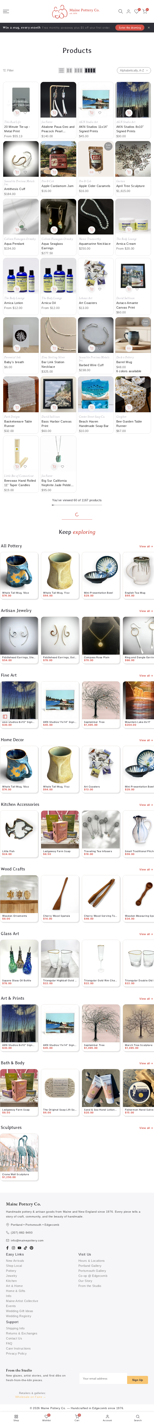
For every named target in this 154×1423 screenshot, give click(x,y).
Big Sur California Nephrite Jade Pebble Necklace (57, 483)
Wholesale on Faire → (30, 1396)
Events (11, 1306)
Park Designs (12, 416)
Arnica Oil (49, 303)
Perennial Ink (12, 357)
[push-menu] (6, 11)
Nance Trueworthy (90, 239)
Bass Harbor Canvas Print (57, 424)
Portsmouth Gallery (92, 1270)
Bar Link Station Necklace (53, 364)
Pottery (11, 1270)
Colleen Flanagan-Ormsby (20, 239)
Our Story (85, 1280)
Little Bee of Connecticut (18, 475)
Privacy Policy (16, 1353)
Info (8, 1296)
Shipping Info (15, 1328)
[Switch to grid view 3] (78, 70)
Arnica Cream (126, 243)
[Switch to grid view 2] (69, 70)
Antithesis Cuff (14, 189)
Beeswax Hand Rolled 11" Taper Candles (20, 483)
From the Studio (89, 1286)
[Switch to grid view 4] (90, 70)
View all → (146, 546)
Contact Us (14, 1338)
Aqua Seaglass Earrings (52, 246)
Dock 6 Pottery (125, 357)
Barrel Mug (124, 362)
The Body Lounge (126, 239)
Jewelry (11, 1275)
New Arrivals (15, 1260)
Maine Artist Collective (22, 1301)
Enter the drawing (130, 27)
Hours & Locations (91, 1260)
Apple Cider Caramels (95, 186)
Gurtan (120, 181)
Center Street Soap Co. (92, 416)
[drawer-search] (121, 11)
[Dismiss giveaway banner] (148, 27)
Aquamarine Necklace (95, 243)
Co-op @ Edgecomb (92, 1275)
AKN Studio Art (88, 122)
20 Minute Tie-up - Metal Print (17, 129)
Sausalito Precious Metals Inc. (19, 183)
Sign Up (137, 1380)
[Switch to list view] (61, 70)
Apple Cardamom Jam (58, 186)
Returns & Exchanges (21, 1333)
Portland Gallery (90, 1265)
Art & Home (14, 1286)
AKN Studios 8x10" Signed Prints (130, 129)
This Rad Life (12, 122)
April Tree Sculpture (130, 186)
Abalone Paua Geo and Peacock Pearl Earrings (58, 129)
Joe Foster (47, 122)
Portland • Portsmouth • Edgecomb (35, 1224)
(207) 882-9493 (21, 1232)
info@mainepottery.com (27, 1240)
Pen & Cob (48, 181)
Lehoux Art (85, 298)
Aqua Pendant (14, 243)
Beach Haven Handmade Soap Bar (94, 424)
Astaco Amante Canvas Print (127, 305)
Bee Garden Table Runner (129, 424)
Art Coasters (88, 303)
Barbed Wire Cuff (91, 365)
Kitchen (11, 1280)
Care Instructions (18, 1348)
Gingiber (121, 416)
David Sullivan (125, 298)
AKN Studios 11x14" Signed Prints (93, 129)
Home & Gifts (15, 1291)
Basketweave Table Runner (18, 424)
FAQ (9, 1343)
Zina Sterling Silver (53, 357)
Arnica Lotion (13, 303)
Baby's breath (14, 362)
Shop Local (14, 1265)
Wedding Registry (18, 1316)
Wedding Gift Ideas (19, 1311)
